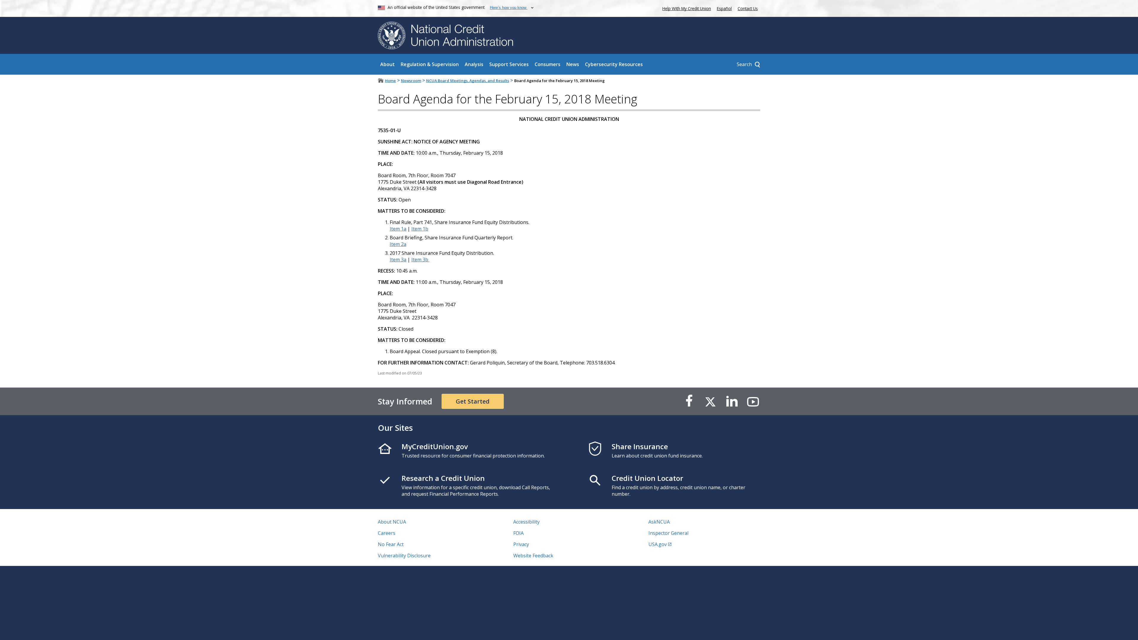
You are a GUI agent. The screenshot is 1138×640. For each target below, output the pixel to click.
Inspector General (668, 533)
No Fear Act (391, 544)
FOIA (518, 533)
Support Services (509, 64)
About (387, 64)
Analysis (474, 64)
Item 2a (398, 244)
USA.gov (657, 544)
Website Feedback (533, 555)
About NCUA (392, 522)
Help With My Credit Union (685, 7)
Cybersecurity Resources (614, 64)
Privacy (521, 544)
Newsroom (411, 80)
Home (390, 80)
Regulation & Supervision (430, 64)
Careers (386, 533)
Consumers (547, 64)
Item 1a (398, 228)
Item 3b (420, 259)
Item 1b (419, 228)
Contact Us (748, 8)
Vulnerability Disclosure (404, 555)
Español (724, 8)
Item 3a (398, 259)
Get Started (473, 401)
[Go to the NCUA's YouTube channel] (753, 401)
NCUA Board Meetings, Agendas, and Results (467, 80)
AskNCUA (659, 522)
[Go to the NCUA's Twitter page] (710, 401)
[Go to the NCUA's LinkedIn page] (732, 401)
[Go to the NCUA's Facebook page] (689, 401)
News (572, 64)
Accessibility (526, 522)
